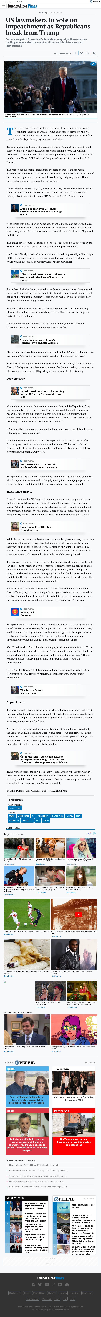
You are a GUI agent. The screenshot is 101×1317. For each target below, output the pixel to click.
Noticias (51, 1293)
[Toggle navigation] (4, 6)
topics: (11, 812)
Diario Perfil (14, 1293)
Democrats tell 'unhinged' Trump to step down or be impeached (38, 1186)
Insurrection (57, 816)
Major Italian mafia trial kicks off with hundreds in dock (33, 1165)
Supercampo (32, 1299)
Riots (78, 816)
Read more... (28, 205)
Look (57, 1299)
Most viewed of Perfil (74, 1199)
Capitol (69, 816)
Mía (72, 1299)
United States (23, 816)
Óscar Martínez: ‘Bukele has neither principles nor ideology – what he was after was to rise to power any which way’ (44, 759)
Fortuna (63, 1293)
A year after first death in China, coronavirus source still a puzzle (38, 1176)
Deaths (46, 820)
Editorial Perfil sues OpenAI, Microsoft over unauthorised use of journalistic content (42, 277)
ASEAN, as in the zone (27, 614)
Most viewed (15, 1197)
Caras (26, 1293)
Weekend (46, 1299)
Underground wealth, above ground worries (36, 528)
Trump (11, 816)
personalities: (15, 805)
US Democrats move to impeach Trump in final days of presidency (38, 1170)
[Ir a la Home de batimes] (50, 1278)
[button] (93, 64)
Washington (14, 820)
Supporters (27, 820)
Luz (65, 1299)
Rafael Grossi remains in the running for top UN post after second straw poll (42, 394)
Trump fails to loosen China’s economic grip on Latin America (39, 341)
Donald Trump (15, 808)
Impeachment (43, 816)
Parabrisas (87, 1293)
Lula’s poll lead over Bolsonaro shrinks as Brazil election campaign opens (41, 211)
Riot (37, 820)
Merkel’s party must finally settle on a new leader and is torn (36, 1181)
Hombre (74, 1293)
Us (33, 816)
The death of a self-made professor (31, 691)
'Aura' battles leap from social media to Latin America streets (38, 466)
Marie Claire (38, 1293)
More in (9, 1062)
